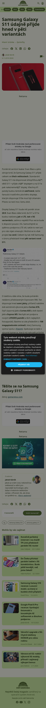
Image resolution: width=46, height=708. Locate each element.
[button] (23, 359)
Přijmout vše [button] (24, 364)
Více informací (31, 355)
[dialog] (23, 354)
